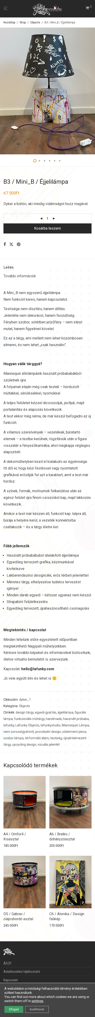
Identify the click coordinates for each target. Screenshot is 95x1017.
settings (37, 1001)
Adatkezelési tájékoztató (21, 971)
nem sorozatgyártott (18, 732)
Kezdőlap (9, 22)
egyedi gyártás (45, 712)
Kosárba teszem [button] (14, 846)
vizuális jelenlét (49, 744)
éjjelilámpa (65, 712)
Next (90, 91)
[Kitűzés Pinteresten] (19, 244)
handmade (54, 719)
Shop (23, 22)
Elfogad (14, 1009)
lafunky (8, 725)
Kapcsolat (10, 980)
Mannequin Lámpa (75, 725)
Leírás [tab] (8, 267)
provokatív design (48, 732)
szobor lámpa (13, 738)
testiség (56, 738)
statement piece (74, 732)
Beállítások (37, 1009)
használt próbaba (76, 719)
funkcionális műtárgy (29, 719)
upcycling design (24, 744)
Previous (4, 91)
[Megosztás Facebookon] (4, 244)
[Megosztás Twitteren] (11, 244)
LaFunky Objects (27, 725)
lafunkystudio (50, 725)
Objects (35, 22)
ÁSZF (7, 963)
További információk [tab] (19, 276)
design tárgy (24, 712)
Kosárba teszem (47, 228)
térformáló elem (37, 738)
